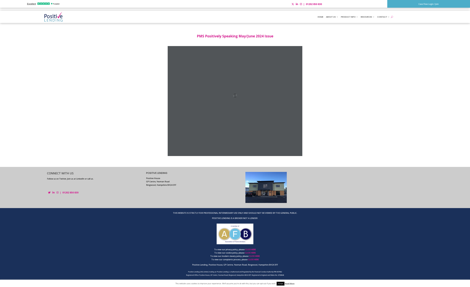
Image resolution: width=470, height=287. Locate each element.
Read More (289, 283)
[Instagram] (301, 4)
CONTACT (382, 17)
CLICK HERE (250, 249)
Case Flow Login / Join (428, 4)
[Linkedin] (297, 4)
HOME (320, 17)
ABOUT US (331, 17)
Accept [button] (280, 283)
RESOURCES (366, 17)
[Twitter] (293, 4)
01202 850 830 (314, 4)
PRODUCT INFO (348, 17)
